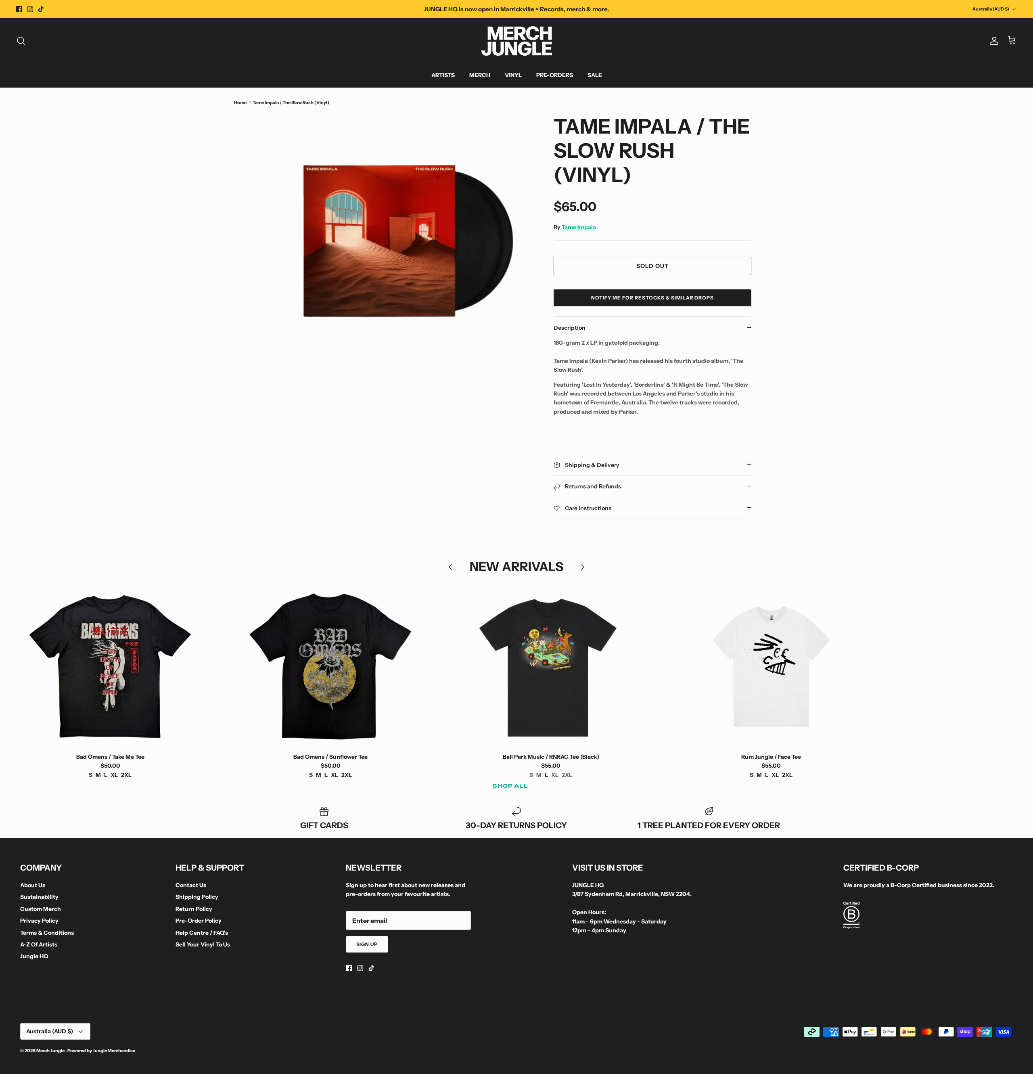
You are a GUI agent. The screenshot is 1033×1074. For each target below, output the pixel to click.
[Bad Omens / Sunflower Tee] (330, 666)
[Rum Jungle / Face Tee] (771, 666)
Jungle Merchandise (114, 1050)
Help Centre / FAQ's (202, 932)
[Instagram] (30, 9)
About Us (32, 885)
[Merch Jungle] (516, 41)
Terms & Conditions (47, 932)
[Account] (992, 41)
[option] (409, 241)
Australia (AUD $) (990, 9)
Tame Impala (579, 227)
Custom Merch (40, 909)
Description (570, 327)
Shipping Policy (197, 896)
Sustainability (39, 896)
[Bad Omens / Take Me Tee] (110, 666)
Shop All (510, 786)
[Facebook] (19, 9)
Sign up (367, 944)
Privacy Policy (39, 920)
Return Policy (194, 909)
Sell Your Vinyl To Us (203, 944)
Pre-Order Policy (199, 920)
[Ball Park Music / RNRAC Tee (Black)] (551, 666)
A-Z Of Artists (38, 944)
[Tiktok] (41, 9)
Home (240, 102)
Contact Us (191, 885)
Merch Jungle (50, 1050)
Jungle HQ (34, 956)
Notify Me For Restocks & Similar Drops (652, 298)
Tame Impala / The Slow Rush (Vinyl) (291, 102)
